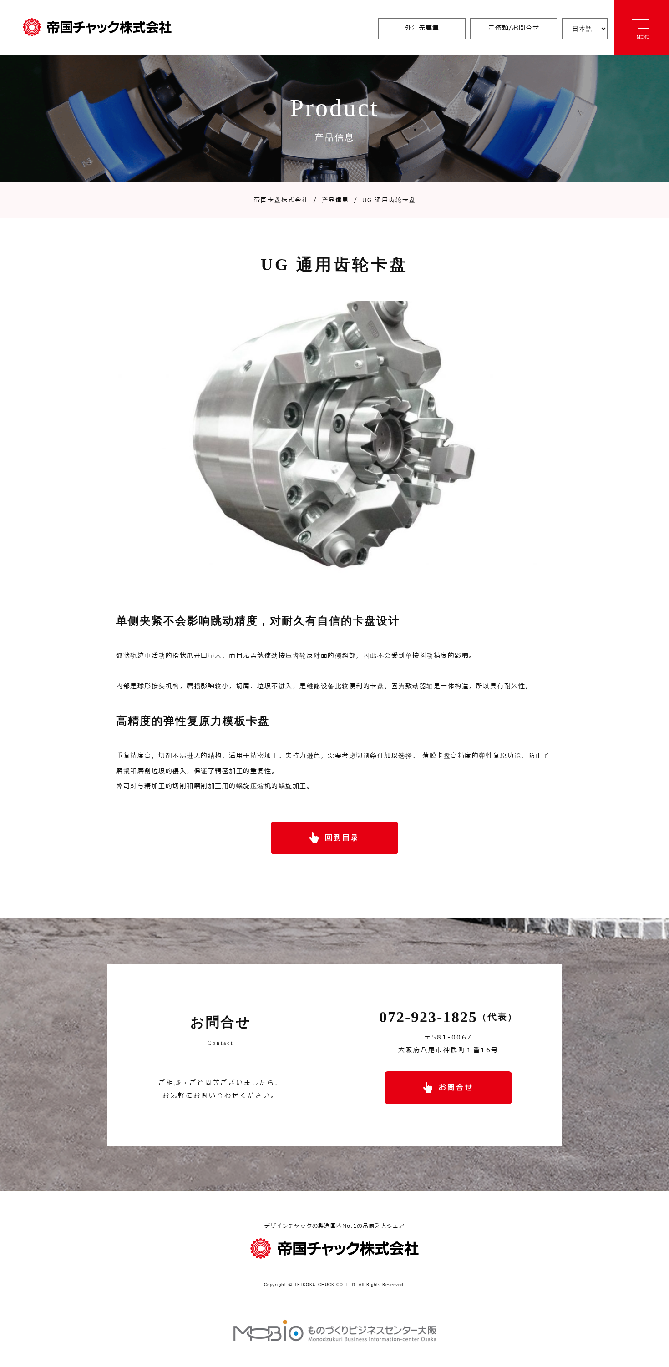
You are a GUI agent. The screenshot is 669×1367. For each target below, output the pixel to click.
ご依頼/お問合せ (513, 28)
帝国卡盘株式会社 (281, 200)
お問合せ (456, 1087)
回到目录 (342, 837)
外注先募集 (422, 28)
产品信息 (331, 200)
